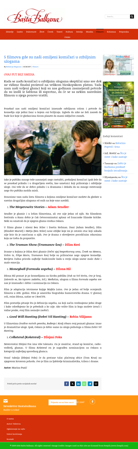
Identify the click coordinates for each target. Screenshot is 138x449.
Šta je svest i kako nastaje (115, 155)
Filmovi (35, 67)
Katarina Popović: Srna (114, 144)
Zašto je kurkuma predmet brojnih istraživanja (115, 166)
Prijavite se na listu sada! (62, 402)
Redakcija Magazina (13, 67)
